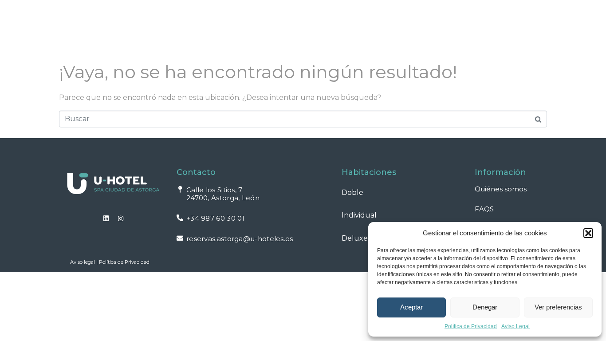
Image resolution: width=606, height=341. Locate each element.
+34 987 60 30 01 (215, 218)
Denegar (484, 307)
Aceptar (411, 307)
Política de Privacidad (471, 326)
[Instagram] (120, 218)
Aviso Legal (515, 326)
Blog (428, 29)
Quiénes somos (501, 189)
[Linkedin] (106, 218)
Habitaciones (169, 29)
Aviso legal (82, 262)
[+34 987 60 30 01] (180, 217)
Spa (224, 29)
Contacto (509, 29)
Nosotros (267, 29)
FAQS (464, 29)
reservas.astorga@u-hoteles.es (239, 238)
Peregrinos (380, 29)
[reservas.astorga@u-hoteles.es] (180, 238)
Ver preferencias (558, 307)
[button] (588, 233)
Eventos (318, 29)
